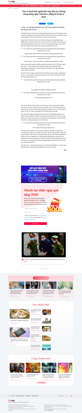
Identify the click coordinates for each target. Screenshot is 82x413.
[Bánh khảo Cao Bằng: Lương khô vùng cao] (46, 329)
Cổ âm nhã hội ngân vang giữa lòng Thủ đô (33, 375)
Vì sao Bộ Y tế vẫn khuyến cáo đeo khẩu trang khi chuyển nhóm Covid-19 (49, 292)
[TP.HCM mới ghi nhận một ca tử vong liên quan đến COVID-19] (65, 285)
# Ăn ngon (13, 323)
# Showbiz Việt (29, 378)
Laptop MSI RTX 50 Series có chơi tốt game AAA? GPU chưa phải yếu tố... (19, 340)
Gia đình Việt (54, 5)
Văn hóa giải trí (34, 5)
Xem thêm (41, 382)
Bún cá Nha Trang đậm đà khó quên (19, 320)
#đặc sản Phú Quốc (44, 268)
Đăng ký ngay (35, 223)
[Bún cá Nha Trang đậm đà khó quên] (20, 314)
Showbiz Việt (16, 8)
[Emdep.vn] (11, 2)
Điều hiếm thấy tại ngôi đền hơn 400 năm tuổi (36, 319)
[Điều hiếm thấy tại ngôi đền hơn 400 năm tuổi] (46, 320)
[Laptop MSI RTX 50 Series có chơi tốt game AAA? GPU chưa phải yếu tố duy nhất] (20, 332)
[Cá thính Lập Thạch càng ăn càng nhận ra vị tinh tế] (46, 338)
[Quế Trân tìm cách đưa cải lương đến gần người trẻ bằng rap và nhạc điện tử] (65, 368)
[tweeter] (55, 2)
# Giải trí (32, 314)
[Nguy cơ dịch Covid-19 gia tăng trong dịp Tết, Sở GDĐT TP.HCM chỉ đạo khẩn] (16, 285)
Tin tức (27, 5)
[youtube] (59, 2)
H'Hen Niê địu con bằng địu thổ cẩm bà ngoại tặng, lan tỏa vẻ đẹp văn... (17, 376)
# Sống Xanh (13, 344)
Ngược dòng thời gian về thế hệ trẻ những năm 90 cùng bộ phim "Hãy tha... (49, 376)
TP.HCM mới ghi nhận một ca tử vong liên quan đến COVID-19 (65, 292)
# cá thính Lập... (34, 341)
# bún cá (16, 323)
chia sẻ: (36, 23)
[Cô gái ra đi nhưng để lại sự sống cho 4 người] (46, 347)
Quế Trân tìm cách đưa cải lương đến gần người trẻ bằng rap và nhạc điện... (65, 376)
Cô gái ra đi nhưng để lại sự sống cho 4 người (36, 346)
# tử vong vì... (68, 296)
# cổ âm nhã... (35, 378)
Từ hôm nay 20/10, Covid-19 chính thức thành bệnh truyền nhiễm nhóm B (32, 292)
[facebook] (53, 2)
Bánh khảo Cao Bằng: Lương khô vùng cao (35, 327)
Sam (40, 19)
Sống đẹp (42, 5)
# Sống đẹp (33, 349)
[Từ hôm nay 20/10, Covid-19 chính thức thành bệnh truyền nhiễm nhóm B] (32, 285)
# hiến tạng (38, 349)
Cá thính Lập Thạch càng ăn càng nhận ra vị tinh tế (36, 336)
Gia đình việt (35, 395)
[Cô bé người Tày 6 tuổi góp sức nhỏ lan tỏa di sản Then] (46, 312)
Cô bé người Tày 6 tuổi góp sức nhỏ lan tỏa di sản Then (36, 311)
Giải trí (9, 8)
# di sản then (36, 314)
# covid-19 (16, 296)
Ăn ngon (48, 5)
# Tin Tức (12, 296)
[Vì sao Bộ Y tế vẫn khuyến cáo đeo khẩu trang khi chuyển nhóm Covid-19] (49, 285)
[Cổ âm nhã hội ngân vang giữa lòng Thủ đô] (33, 368)
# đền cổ (36, 322)
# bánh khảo (37, 330)
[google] (57, 2)
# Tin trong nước (62, 296)
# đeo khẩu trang (49, 296)
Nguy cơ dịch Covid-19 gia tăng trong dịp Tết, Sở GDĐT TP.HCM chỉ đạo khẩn (16, 292)
